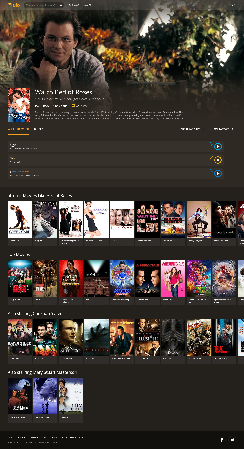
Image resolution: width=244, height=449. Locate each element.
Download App (59, 438)
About (73, 438)
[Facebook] (222, 440)
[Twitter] (232, 440)
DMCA (54, 442)
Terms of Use (43, 442)
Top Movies (35, 438)
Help (46, 438)
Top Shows (21, 438)
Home (10, 438)
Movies (87, 5)
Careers (83, 438)
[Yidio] (14, 5)
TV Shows (74, 5)
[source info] (211, 144)
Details (38, 129)
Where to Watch (18, 129)
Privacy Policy (29, 442)
